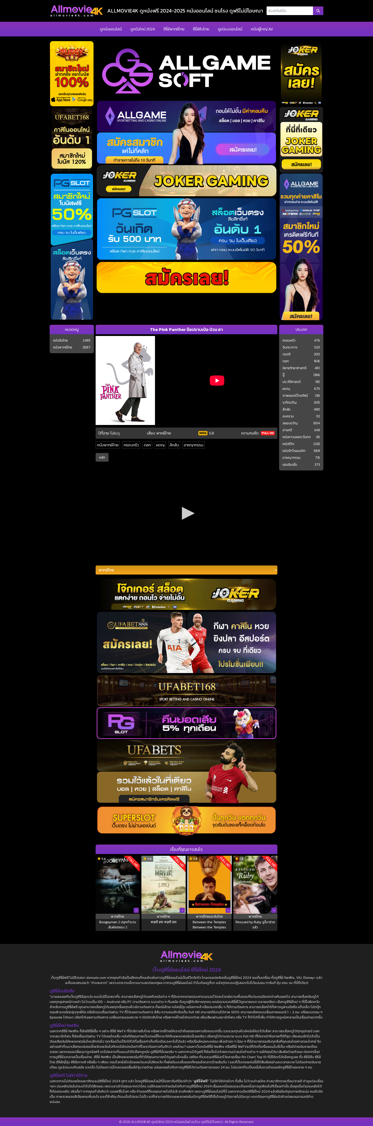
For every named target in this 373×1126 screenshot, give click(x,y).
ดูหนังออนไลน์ (111, 29)
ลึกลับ (174, 445)
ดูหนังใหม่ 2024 (142, 29)
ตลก (147, 445)
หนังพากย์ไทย (108, 445)
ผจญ (160, 445)
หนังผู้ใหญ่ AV (262, 29)
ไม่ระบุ (115, 433)
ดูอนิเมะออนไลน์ (230, 29)
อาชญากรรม (193, 445)
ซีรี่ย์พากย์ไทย (174, 29)
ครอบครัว (131, 445)
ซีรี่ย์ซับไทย (201, 29)
